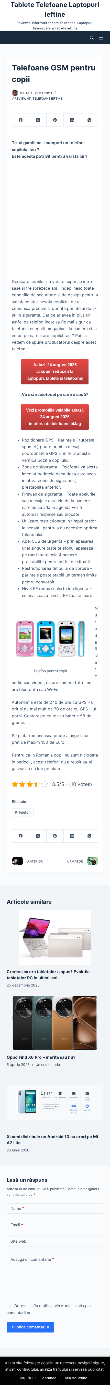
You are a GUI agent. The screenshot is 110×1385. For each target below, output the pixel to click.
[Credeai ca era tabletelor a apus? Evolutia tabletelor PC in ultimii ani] (55, 937)
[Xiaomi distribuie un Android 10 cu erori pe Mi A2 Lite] (55, 1102)
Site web (18, 1241)
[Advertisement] (55, 221)
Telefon (22, 812)
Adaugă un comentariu (32, 1259)
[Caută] (92, 37)
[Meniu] (101, 37)
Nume (17, 1208)
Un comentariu (48, 1064)
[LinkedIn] (72, 120)
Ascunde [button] (49, 1378)
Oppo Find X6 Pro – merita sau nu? (41, 1057)
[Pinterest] (55, 120)
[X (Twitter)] (37, 120)
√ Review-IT (21, 98)
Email (16, 1224)
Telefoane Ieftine (47, 98)
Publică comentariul (30, 1327)
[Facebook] (20, 120)
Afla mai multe (76, 1378)
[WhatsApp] (89, 120)
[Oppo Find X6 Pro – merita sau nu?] (55, 1023)
